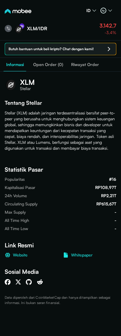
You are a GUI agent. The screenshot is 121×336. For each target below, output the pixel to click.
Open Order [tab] (48, 64)
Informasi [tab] (15, 64)
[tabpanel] (60, 188)
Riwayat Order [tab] (85, 64)
